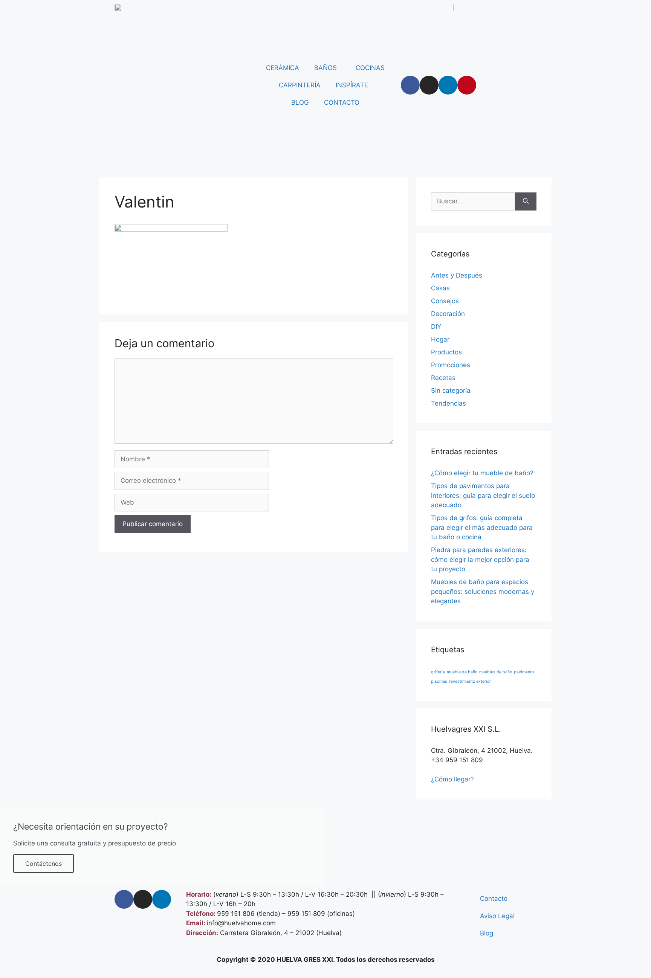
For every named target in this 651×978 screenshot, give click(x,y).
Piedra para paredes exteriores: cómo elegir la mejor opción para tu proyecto (480, 559)
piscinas (439, 681)
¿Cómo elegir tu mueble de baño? (482, 473)
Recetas (443, 377)
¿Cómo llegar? (452, 779)
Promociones (450, 365)
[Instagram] (429, 85)
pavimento (524, 672)
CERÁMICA (282, 68)
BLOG (300, 102)
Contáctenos (43, 863)
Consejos (445, 301)
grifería (438, 672)
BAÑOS (325, 68)
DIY (436, 326)
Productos (446, 352)
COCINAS (370, 68)
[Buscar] (525, 201)
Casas (440, 288)
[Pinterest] (466, 85)
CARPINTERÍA (300, 85)
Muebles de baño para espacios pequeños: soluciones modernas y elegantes (482, 591)
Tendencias (448, 403)
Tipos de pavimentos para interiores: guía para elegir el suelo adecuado (483, 495)
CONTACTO (341, 102)
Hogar (440, 339)
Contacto (493, 898)
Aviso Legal (497, 916)
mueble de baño (462, 672)
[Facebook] (410, 85)
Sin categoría (451, 390)
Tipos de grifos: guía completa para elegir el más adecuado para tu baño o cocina (482, 527)
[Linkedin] (448, 85)
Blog (486, 933)
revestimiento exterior (470, 681)
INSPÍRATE (352, 85)
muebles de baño (495, 672)
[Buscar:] (473, 201)
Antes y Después (456, 275)
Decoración (448, 313)
